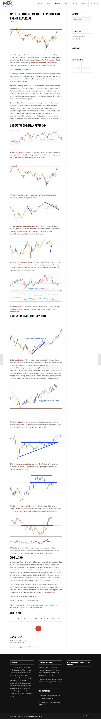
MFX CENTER (20, 716)
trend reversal (37, 608)
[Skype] (94, 3)
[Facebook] (91, 3)
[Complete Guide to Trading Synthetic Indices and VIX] (99, 359)
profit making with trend (24, 608)
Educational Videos (78, 36)
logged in (22, 647)
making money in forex (47, 605)
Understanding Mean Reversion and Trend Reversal (35, 16)
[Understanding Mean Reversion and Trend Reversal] (36, 39)
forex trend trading (33, 605)
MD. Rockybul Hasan (33, 601)
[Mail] (97, 3)
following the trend (20, 605)
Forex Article (13, 21)
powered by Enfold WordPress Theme (33, 716)
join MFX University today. (46, 592)
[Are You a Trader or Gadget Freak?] (1, 359)
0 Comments (20, 601)
